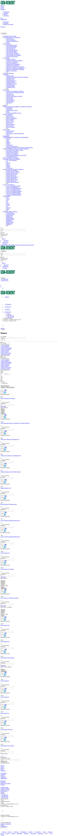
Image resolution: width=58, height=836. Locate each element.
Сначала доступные (5, 354)
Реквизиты (6, 21)
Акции (2, 766)
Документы (6, 15)
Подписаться (4, 761)
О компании (6, 11)
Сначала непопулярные (6, 348)
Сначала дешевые (5, 350)
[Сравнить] (3, 392)
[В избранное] (4, 390)
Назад (8, 313)
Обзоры (2, 792)
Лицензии (5, 13)
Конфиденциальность (6, 823)
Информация (4, 778)
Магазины (5, 23)
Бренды (2, 768)
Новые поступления (8, 24)
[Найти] (2, 237)
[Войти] (1, 283)
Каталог (2, 765)
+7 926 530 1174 (4, 797)
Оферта (2, 825)
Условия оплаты (4, 787)
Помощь (3, 784)
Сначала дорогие (5, 351)
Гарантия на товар (5, 789)
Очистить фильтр (10, 387)
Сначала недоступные (6, 353)
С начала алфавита (5, 345)
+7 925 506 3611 (4, 795)
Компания (3, 770)
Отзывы (5, 14)
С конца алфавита (5, 346)
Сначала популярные (6, 349)
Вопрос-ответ (4, 791)
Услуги (2, 769)
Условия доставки (5, 788)
